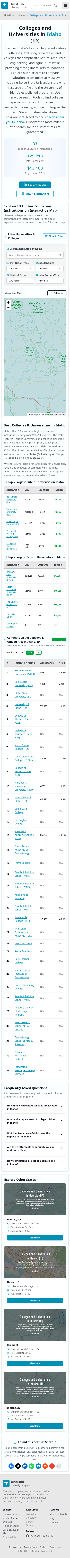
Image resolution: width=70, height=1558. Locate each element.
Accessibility (55, 1547)
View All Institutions (37, 193)
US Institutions (11, 1514)
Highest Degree (19, 275)
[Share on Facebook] (11, 1466)
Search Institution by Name (26, 248)
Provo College (22, 862)
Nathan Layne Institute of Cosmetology (22, 974)
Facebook (35, 1535)
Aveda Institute (23, 943)
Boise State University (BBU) (11, 499)
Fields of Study (11, 1525)
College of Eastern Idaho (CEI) (23, 771)
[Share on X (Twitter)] (18, 1466)
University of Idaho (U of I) (12, 523)
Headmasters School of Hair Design (22, 1026)
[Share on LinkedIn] (25, 1466)
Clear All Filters (56, 236)
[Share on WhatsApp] (31, 1466)
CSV (38, 652)
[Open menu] (65, 5)
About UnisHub (58, 1514)
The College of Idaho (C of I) (12, 604)
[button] (8, 302)
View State (35, 1237)
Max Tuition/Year (49, 275)
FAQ (51, 1518)
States (21, 15)
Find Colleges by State (10, 1520)
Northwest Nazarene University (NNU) (11, 590)
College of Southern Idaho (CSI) (11, 546)
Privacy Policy (30, 1547)
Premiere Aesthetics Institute (20, 1055)
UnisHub (9, 15)
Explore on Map (37, 185)
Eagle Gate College (11, 615)
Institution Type (19, 262)
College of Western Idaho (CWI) (12, 534)
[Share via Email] (52, 1466)
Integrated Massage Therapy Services (25, 1070)
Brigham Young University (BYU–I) (11, 575)
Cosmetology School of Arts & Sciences (24, 1041)
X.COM (50, 1535)
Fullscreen (59, 293)
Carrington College (11, 625)
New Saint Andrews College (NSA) (24, 835)
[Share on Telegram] (38, 1466)
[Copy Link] (59, 1466)
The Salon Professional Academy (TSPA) (23, 932)
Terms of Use (15, 1547)
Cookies (43, 1547)
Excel (30, 652)
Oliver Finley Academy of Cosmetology (22, 849)
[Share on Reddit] (45, 1466)
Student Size (46, 262)
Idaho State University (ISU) (11, 512)
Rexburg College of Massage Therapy (24, 1011)
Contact (53, 1522)
